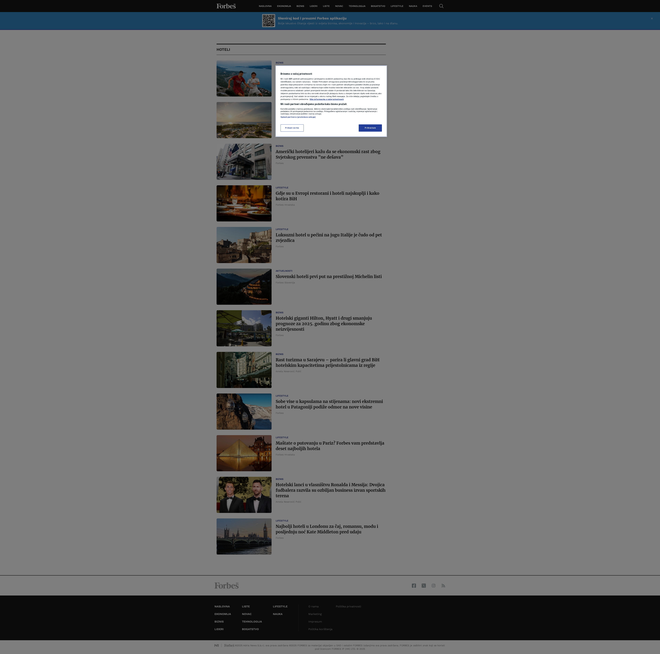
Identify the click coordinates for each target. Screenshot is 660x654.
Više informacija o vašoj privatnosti (327, 99)
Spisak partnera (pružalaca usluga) (298, 117)
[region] (331, 101)
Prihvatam (370, 128)
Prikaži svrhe (292, 128)
